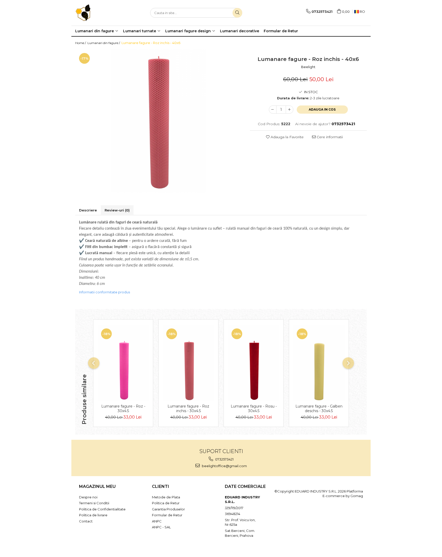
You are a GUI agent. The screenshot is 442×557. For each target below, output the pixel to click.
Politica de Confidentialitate (102, 509)
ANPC (157, 521)
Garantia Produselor (168, 509)
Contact (86, 521)
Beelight (308, 67)
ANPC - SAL (161, 527)
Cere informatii (329, 137)
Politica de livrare (93, 515)
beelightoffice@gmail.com (224, 466)
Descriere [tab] (88, 210)
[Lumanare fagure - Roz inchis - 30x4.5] (188, 363)
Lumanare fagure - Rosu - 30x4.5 (254, 408)
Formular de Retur (281, 31)
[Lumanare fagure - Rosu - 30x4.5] (254, 363)
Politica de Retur (166, 503)
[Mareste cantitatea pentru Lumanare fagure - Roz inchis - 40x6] (289, 109)
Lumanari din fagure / (104, 43)
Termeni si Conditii (94, 503)
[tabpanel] (158, 120)
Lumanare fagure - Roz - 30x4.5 (123, 408)
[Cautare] (237, 13)
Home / (81, 43)
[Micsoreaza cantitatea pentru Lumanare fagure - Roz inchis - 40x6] (273, 109)
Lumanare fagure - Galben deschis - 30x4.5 (318, 408)
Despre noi (88, 497)
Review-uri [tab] (117, 210)
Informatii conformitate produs (104, 292)
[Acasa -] (100, 13)
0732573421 (224, 459)
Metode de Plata (166, 497)
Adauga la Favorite (287, 137)
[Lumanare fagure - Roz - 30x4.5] (123, 363)
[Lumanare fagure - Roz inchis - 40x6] (158, 120)
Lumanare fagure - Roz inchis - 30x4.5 (188, 408)
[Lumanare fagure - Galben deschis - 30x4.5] (319, 363)
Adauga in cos (322, 109)
